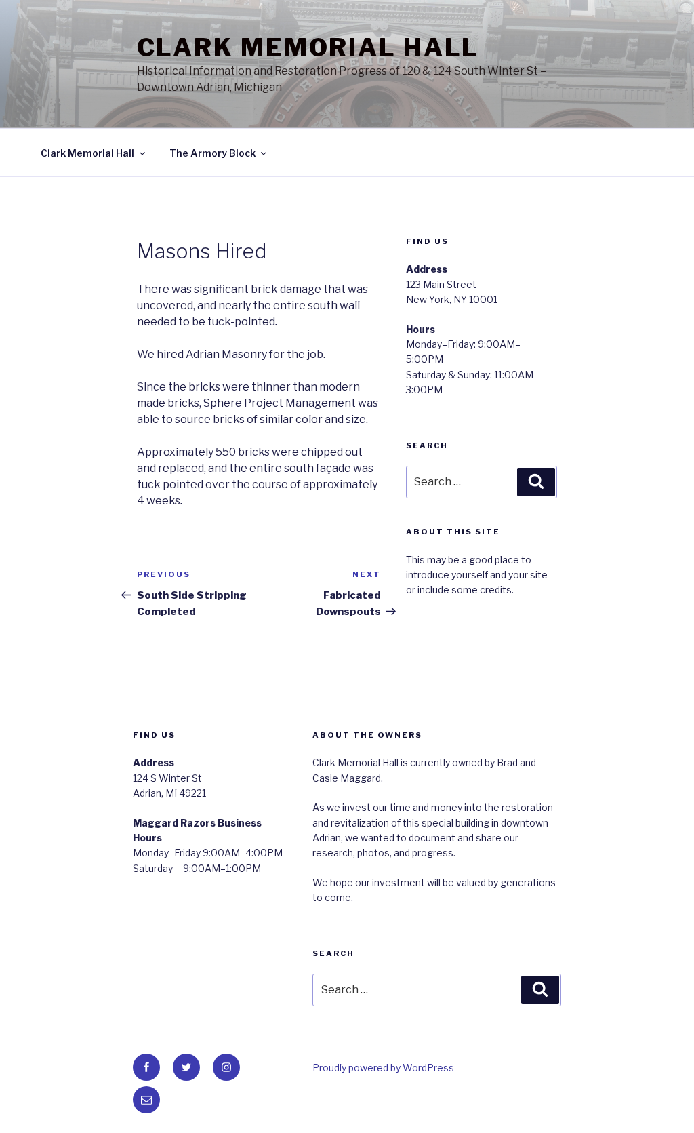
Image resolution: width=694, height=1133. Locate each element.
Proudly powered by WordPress (383, 1067)
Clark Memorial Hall (308, 47)
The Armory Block (212, 153)
